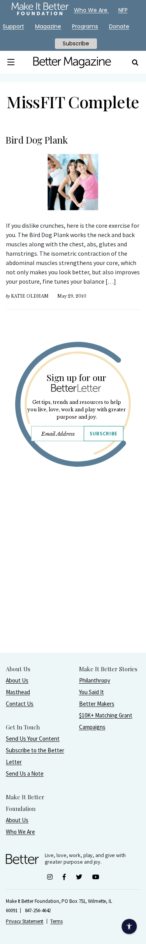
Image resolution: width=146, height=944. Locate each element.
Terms (56, 921)
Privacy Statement (24, 921)
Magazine (48, 26)
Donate (119, 26)
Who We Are (20, 831)
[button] (11, 62)
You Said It (91, 692)
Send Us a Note (25, 773)
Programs (85, 26)
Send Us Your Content (33, 738)
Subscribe (104, 433)
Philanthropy (94, 680)
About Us (17, 680)
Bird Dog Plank (36, 139)
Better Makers (96, 703)
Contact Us (19, 703)
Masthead (18, 692)
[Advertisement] (73, 579)
